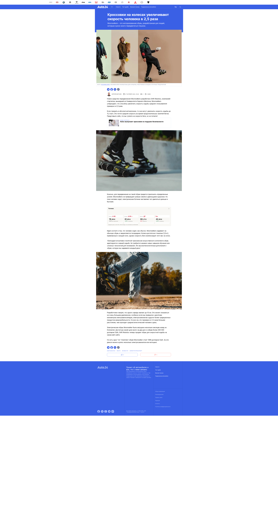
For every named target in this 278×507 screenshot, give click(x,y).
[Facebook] (98, 411)
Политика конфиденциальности (162, 406)
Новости (118, 7)
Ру (180, 7)
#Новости (125, 350)
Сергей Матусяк (117, 94)
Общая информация (160, 391)
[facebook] (111, 89)
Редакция (157, 400)
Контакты (157, 403)
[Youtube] (105, 411)
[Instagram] (112, 411)
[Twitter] (102, 411)
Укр (176, 7)
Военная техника (134, 7)
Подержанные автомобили (148, 7)
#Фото (119, 350)
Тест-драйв (125, 7)
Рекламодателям (159, 394)
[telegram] (108, 89)
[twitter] (115, 89)
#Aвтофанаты (111, 350)
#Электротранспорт (136, 350)
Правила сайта (158, 397)
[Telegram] (109, 411)
